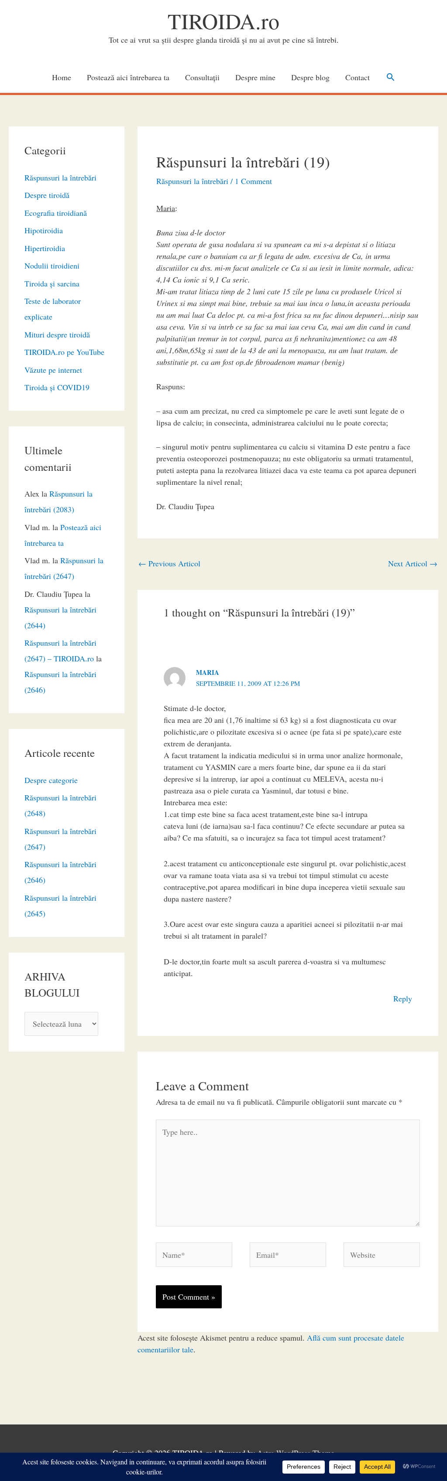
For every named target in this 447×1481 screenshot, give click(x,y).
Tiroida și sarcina (51, 283)
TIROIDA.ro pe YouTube (64, 352)
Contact (357, 77)
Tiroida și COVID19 (56, 387)
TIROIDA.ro (223, 20)
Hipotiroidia (43, 230)
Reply (402, 998)
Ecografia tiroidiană (55, 213)
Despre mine (255, 77)
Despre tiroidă (46, 195)
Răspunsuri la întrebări (60, 177)
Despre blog (310, 77)
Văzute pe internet (53, 369)
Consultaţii (202, 77)
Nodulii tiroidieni (51, 265)
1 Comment (253, 181)
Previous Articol (169, 563)
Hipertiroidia (44, 248)
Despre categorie (51, 780)
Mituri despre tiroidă (57, 334)
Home (61, 77)
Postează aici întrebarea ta (128, 77)
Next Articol (412, 563)
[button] (390, 77)
